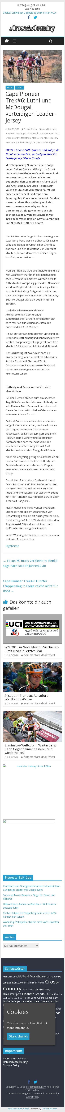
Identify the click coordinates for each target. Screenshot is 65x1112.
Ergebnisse (12, 546)
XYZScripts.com (50, 1108)
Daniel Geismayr (42, 989)
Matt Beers (37, 137)
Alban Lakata (46, 976)
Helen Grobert (41, 1001)
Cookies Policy (11, 1065)
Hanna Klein (27, 1001)
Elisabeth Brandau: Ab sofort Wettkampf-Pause (26, 697)
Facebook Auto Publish (18, 1108)
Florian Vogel (30, 997)
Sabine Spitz (49, 142)
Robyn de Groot (34, 142)
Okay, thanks (18, 1036)
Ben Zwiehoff (19, 982)
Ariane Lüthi (33, 133)
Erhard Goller (30, 129)
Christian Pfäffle (36, 982)
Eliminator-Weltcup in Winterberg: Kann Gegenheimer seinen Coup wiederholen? (30, 749)
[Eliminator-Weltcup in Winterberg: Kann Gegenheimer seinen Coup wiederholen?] (32, 713)
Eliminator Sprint (12, 994)
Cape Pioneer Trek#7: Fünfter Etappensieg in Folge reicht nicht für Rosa (30, 586)
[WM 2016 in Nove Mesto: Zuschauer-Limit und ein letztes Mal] (32, 616)
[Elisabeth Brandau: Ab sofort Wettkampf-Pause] (32, 664)
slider (19, 87)
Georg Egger (44, 997)
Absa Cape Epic (10, 976)
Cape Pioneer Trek (49, 133)
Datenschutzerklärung (15, 1062)
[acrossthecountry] (32, 24)
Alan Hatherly (49, 129)
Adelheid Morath (28, 976)
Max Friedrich (50, 137)
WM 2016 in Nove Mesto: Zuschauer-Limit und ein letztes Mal (32, 649)
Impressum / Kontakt (15, 1058)
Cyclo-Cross (28, 989)
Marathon (26, 137)
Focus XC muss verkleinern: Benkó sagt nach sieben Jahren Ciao (30, 563)
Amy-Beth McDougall (16, 133)
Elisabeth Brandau (34, 994)
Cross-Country (13, 137)
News (10, 87)
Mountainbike (12, 142)
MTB (22, 142)
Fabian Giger (17, 998)
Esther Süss (52, 994)
